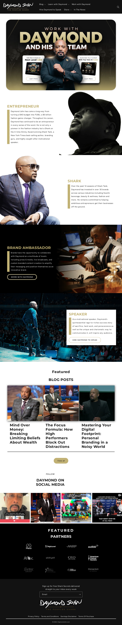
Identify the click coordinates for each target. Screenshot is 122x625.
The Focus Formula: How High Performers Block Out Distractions (59, 436)
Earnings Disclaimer (69, 616)
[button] (42, 4)
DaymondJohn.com (64, 622)
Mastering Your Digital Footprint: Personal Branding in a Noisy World (96, 436)
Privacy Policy (33, 616)
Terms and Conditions (50, 616)
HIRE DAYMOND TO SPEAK (84, 340)
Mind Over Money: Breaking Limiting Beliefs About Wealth (25, 434)
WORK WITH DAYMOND (22, 277)
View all (61, 461)
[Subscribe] (79, 594)
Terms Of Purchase (86, 616)
